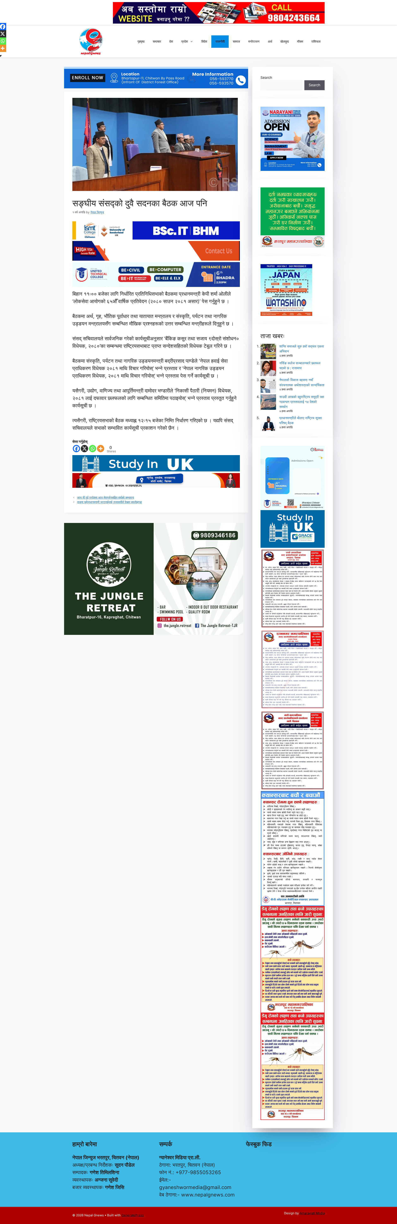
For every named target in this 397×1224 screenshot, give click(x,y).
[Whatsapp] (92, 448)
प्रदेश (184, 41)
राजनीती (220, 41)
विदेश (204, 41)
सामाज (236, 41)
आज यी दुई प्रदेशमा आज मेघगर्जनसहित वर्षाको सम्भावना (105, 497)
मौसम (300, 41)
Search (266, 78)
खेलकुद (284, 41)
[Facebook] (76, 448)
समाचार (157, 41)
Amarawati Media (312, 1213)
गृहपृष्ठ (141, 41)
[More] (100, 448)
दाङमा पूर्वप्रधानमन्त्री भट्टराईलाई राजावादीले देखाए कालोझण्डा (109, 502)
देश (171, 41)
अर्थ (270, 41)
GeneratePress (133, 1215)
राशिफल (315, 41)
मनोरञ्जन (253, 41)
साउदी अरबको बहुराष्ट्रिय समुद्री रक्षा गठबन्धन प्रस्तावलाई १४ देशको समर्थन (301, 402)
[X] (84, 448)
